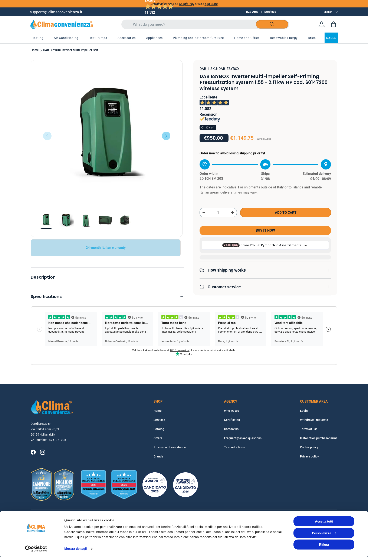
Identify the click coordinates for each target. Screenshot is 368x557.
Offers (158, 438)
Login (304, 410)
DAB (203, 69)
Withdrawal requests (314, 420)
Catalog (159, 429)
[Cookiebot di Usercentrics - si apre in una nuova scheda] (36, 549)
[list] (106, 136)
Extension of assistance (170, 447)
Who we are (232, 410)
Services (270, 11)
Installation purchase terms (318, 438)
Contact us (231, 429)
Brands (158, 456)
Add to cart (285, 212)
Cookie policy (309, 447)
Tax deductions (234, 447)
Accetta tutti (324, 521)
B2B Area (252, 11)
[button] (333, 24)
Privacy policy (309, 456)
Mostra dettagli (75, 548)
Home (35, 50)
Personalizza (321, 533)
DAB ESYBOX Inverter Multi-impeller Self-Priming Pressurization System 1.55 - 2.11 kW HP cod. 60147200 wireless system (72, 50)
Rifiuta (324, 544)
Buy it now (265, 230)
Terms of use (309, 429)
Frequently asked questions (243, 438)
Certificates (232, 420)
